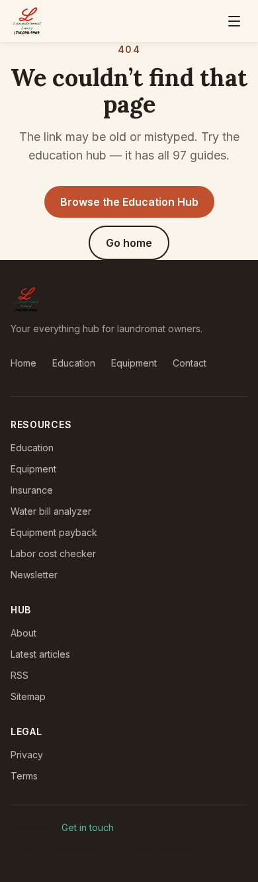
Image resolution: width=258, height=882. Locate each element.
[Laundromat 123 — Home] (27, 21)
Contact (189, 363)
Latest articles (40, 654)
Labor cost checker (53, 553)
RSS (19, 675)
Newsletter (34, 574)
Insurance (32, 490)
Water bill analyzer (51, 511)
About (23, 633)
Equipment (134, 363)
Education (73, 363)
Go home (129, 242)
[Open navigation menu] (234, 21)
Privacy (27, 754)
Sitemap (28, 696)
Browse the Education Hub (129, 201)
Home (23, 363)
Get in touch (88, 827)
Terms (24, 775)
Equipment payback (54, 532)
